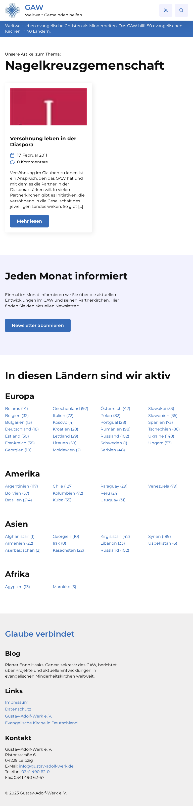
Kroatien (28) (65, 429)
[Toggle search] (181, 10)
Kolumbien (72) (68, 493)
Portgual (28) (113, 422)
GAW (34, 7)
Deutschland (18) (22, 429)
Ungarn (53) (160, 443)
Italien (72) (63, 415)
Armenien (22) (19, 543)
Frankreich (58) (20, 443)
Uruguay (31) (113, 500)
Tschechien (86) (164, 429)
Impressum (16, 702)
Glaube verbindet (39, 634)
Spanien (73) (160, 422)
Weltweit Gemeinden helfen (53, 15)
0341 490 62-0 (35, 771)
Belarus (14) (16, 408)
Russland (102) (115, 436)
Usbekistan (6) (162, 543)
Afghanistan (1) (19, 536)
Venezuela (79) (162, 486)
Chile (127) (63, 486)
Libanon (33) (113, 543)
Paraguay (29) (114, 486)
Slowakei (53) (161, 408)
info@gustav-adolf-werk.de (46, 766)
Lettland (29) (65, 436)
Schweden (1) (114, 443)
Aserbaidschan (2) (22, 550)
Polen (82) (110, 415)
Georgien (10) (18, 450)
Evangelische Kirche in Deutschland (41, 723)
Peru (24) (110, 493)
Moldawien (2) (67, 450)
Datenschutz (18, 709)
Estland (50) (17, 436)
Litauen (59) (64, 443)
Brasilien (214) (18, 500)
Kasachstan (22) (68, 550)
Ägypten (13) (17, 586)
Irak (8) (59, 543)
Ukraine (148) (161, 436)
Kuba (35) (62, 500)
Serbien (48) (113, 450)
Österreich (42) (115, 408)
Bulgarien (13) (18, 422)
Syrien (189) (159, 536)
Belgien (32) (17, 415)
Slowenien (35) (162, 415)
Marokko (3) (64, 586)
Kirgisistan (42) (115, 536)
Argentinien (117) (21, 486)
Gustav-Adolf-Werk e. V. (28, 716)
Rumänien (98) (115, 429)
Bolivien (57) (17, 493)
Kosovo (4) (63, 422)
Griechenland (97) (70, 408)
